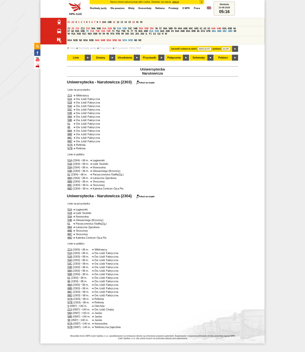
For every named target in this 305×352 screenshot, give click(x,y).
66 (234, 28)
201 (137, 33)
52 (114, 28)
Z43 (88, 28)
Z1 (68, 22)
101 (132, 33)
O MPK (186, 8)
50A (93, 28)
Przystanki (105, 48)
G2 (158, 33)
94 (104, 33)
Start (72, 48)
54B (135, 28)
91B (79, 33)
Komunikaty (144, 8)
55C (152, 28)
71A (92, 31)
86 (198, 31)
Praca (197, 8)
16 (133, 22)
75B (123, 31)
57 (160, 28)
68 (72, 31)
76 (128, 31)
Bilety (131, 8)
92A (90, 33)
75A (118, 31)
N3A (85, 40)
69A (77, 31)
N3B (91, 40)
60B (185, 28)
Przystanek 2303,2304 (128, 48)
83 (172, 31)
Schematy (199, 57)
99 (122, 33)
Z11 (77, 28)
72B (108, 31)
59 (175, 28)
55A (141, 28)
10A (104, 22)
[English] (209, 9)
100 (127, 33)
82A (162, 31)
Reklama (160, 8)
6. (147, 33)
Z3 (68, 28)
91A (73, 33)
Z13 (83, 28)
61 (201, 28)
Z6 (72, 28)
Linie (76, 57)
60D (196, 28)
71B (97, 31)
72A (103, 31)
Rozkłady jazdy (87, 48)
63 (209, 28)
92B (95, 33)
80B (146, 31)
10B (109, 22)
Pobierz (223, 57)
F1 (150, 33)
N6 (119, 40)
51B (110, 28)
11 (114, 22)
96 (107, 33)
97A (112, 33)
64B (219, 28)
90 (68, 33)
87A (203, 31)
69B (83, 31)
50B (99, 28)
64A (213, 28)
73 (113, 31)
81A (151, 31)
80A (140, 31)
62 (205, 28)
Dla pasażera (117, 8)
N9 (139, 40)
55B (146, 28)
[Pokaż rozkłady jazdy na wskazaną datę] (235, 49)
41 (137, 22)
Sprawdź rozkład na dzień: (184, 49)
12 (118, 22)
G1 (154, 33)
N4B (103, 40)
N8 (135, 40)
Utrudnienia (125, 57)
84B (183, 31)
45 (141, 22)
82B (168, 31)
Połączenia (174, 57)
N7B (130, 40)
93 (100, 33)
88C (225, 31)
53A (119, 28)
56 (156, 28)
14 (125, 22)
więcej (175, 2)
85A (188, 31)
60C (191, 28)
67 (68, 31)
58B (171, 28)
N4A (97, 40)
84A (177, 31)
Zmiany (100, 57)
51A (104, 28)
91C (84, 33)
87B (208, 31)
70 (87, 31)
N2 (80, 40)
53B (124, 28)
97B (118, 33)
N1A (69, 40)
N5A (109, 40)
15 (129, 22)
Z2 (72, 22)
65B (230, 28)
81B (157, 31)
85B (194, 31)
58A (165, 28)
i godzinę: (216, 49)
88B (219, 31)
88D (230, 31)
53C (130, 28)
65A (224, 28)
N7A (124, 40)
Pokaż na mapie (147, 82)
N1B (75, 40)
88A (214, 31)
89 (235, 31)
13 (122, 22)
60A (180, 28)
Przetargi (173, 8)
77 (132, 31)
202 (142, 33)
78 (135, 31)
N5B (114, 40)
